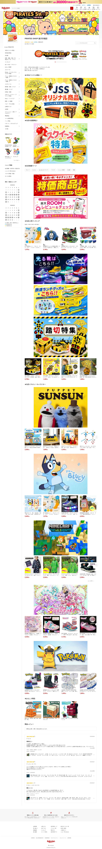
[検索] (71, 8)
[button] (96, 5)
